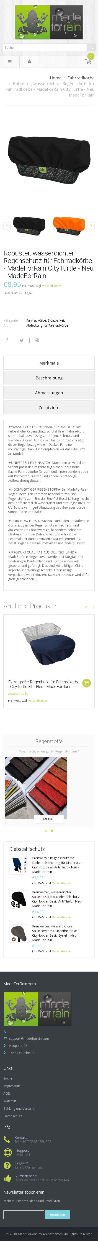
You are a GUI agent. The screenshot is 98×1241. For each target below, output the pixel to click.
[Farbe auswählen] (86, 683)
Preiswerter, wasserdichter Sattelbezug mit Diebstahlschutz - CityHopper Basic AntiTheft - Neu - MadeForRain (57, 899)
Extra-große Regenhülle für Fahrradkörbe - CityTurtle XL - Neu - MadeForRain (44, 684)
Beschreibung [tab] (49, 378)
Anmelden (57, 1215)
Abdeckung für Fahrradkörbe (47, 325)
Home (56, 78)
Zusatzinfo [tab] (49, 407)
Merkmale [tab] (49, 363)
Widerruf (9, 1101)
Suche (7, 1078)
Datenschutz (12, 1116)
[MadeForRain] (49, 20)
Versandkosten (52, 286)
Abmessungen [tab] (49, 392)
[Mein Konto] (29, 61)
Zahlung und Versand (18, 1108)
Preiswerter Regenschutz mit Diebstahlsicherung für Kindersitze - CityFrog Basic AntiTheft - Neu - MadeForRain (58, 865)
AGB (6, 1093)
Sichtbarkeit (56, 320)
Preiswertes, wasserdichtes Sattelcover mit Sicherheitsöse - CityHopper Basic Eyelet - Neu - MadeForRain (55, 933)
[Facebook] (6, 340)
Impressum (11, 1086)
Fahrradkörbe (81, 78)
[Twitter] (21, 340)
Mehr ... (49, 819)
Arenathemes (53, 1234)
